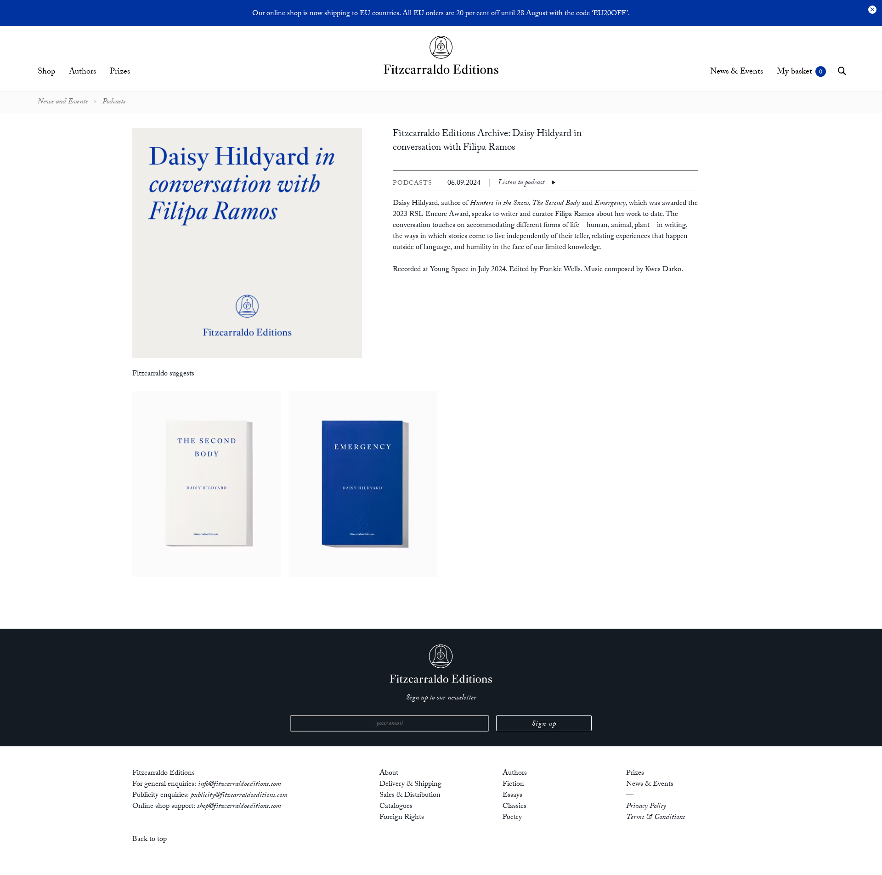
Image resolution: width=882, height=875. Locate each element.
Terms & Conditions (655, 818)
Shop (46, 72)
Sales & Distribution (410, 796)
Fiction (513, 784)
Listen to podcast (521, 183)
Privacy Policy (646, 807)
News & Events (736, 72)
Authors (82, 72)
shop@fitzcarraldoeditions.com (239, 807)
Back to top (149, 840)
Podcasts (113, 102)
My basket (794, 72)
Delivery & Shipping (410, 784)
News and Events (63, 102)
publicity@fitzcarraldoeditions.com (239, 796)
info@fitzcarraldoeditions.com (239, 784)
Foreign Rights (401, 818)
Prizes (120, 72)
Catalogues (396, 807)
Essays (512, 796)
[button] (842, 71)
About (388, 773)
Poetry (512, 818)
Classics (514, 807)
